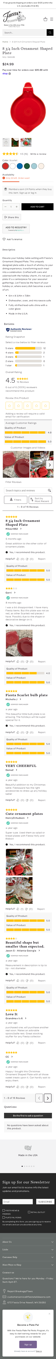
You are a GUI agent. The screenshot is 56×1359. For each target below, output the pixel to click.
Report (42, 558)
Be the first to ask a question (28, 1115)
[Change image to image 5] (26, 142)
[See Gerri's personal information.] (14, 592)
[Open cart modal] (45, 19)
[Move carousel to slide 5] (31, 1166)
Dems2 (10, 769)
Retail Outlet (38, 1212)
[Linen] (41, 166)
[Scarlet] (5, 166)
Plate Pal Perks (13, 1217)
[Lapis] (20, 166)
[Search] (50, 32)
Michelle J (11, 699)
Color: (9, 160)
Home (5, 41)
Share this (13, 217)
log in (34, 192)
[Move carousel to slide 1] (22, 1166)
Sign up (23, 192)
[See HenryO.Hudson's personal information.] (27, 818)
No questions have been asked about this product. (28, 1127)
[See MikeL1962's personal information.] (20, 528)
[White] (13, 166)
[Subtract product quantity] (5, 206)
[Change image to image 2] (6, 142)
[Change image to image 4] (15, 142)
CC (7, 1056)
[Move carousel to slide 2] (24, 1166)
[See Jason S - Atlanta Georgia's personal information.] (39, 950)
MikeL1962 (12, 528)
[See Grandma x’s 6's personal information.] (25, 1018)
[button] (16, 228)
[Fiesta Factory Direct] (14, 19)
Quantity (7, 200)
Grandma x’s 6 (14, 1018)
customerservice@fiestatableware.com (28, 1296)
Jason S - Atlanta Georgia (21, 950)
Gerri (9, 592)
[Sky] (34, 166)
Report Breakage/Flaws (20, 1291)
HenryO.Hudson (15, 817)
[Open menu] (51, 19)
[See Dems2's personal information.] (16, 770)
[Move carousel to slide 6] (33, 1166)
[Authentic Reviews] (19, 329)
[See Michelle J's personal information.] (20, 699)
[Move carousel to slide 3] (26, 1166)
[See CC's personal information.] (12, 1056)
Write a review (38, 153)
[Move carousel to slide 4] (29, 1166)
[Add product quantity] (16, 206)
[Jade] (27, 166)
